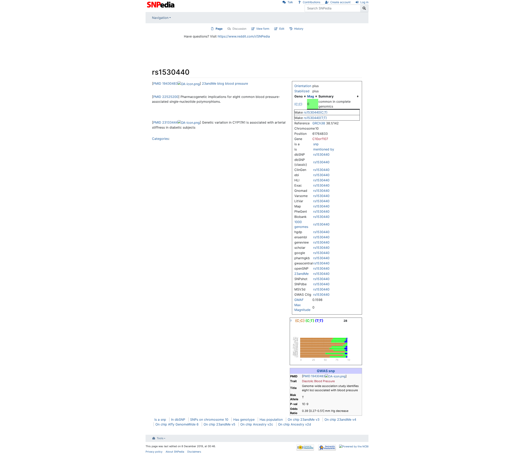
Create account (340, 2)
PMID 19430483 (165, 83)
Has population (271, 419)
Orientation (302, 86)
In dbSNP (178, 419)
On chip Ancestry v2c (256, 424)
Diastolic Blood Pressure (318, 381)
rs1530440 (321, 154)
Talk (290, 2)
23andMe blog (213, 83)
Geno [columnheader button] (298, 96)
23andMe (301, 274)
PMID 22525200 (165, 97)
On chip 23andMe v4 (340, 419)
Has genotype (244, 419)
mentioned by (323, 149)
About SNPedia (175, 451)
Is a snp (160, 419)
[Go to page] (364, 8)
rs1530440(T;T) (315, 118)
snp (316, 144)
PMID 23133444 (165, 122)
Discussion (239, 28)
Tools (160, 438)
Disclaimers (194, 451)
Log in (364, 2)
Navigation (160, 18)
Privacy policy (154, 451)
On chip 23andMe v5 (219, 424)
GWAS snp (326, 371)
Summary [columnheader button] (325, 96)
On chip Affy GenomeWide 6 (177, 424)
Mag (310, 96)
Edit (281, 28)
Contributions (311, 2)
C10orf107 (320, 139)
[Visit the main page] (161, 4)
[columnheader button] (312, 96)
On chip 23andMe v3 (303, 419)
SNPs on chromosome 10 (209, 419)
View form (262, 28)
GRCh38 (318, 123)
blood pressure (236, 83)
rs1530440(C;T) (315, 112)
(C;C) (298, 104)
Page (219, 28)
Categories (160, 139)
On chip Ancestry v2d (294, 424)
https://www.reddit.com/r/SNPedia (244, 36)
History (298, 28)
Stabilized (301, 91)
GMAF (299, 300)
